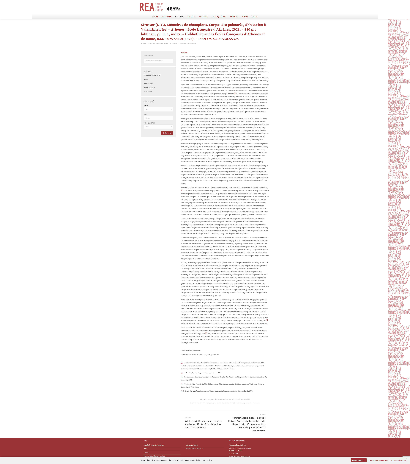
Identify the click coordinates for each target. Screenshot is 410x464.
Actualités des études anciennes (154, 445)
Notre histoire (148, 92)
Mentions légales (192, 445)
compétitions (210, 403)
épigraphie (231, 403)
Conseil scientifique (149, 87)
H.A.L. (146, 449)
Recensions (221, 399)
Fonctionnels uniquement (378, 460)
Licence (146, 79)
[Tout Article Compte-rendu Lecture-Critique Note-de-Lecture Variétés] (158, 127)
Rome (257, 403)
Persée (146, 452)
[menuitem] (155, 16)
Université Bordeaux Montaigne (154, 456)
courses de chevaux (221, 403)
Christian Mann (201, 403)
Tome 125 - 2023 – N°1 (231, 399)
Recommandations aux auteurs (152, 75)
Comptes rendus (212, 399)
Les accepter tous (358, 460)
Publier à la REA (148, 71)
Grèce (237, 403)
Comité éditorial (148, 83)
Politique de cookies (204, 460)
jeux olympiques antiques (247, 403)
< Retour (184, 53)
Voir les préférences (398, 460)
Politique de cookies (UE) (195, 449)
